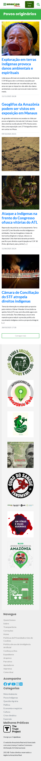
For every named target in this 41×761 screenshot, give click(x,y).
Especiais (7, 719)
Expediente (8, 654)
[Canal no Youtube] (13, 684)
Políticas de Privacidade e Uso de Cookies (18, 639)
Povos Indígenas (10, 698)
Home (6, 634)
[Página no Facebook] (5, 684)
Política (6, 705)
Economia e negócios (12, 708)
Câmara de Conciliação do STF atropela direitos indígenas (20, 296)
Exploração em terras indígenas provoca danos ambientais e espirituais (19, 66)
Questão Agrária (10, 701)
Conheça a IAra (10, 651)
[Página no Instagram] (17, 684)
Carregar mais (20, 336)
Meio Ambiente (10, 694)
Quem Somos (9, 620)
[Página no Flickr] (21, 684)
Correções (8, 631)
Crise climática (9, 715)
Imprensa (7, 668)
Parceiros (7, 661)
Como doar (29, 4)
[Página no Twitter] (9, 684)
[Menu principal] (4, 4)
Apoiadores (8, 665)
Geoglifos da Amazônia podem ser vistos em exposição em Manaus (20, 108)
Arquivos (7, 658)
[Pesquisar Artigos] (38, 4)
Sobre (6, 623)
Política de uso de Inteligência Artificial (17, 645)
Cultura (6, 712)
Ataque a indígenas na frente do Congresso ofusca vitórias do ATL (20, 217)
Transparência (9, 627)
